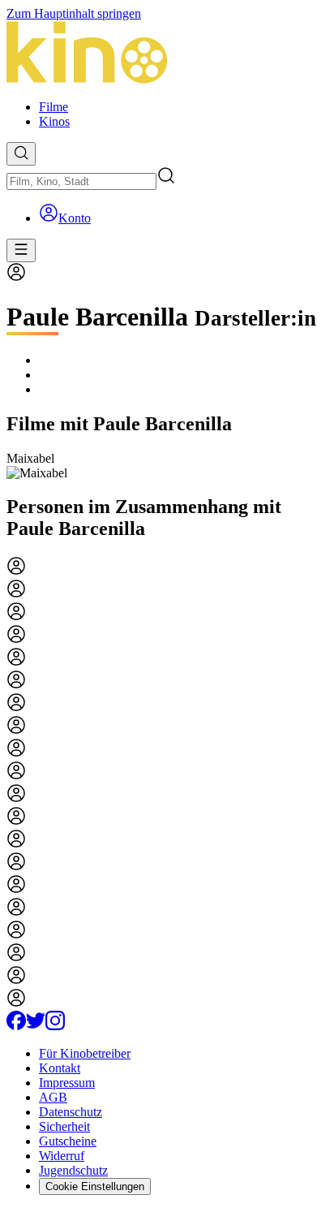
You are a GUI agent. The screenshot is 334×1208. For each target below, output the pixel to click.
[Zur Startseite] (167, 54)
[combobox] (81, 181)
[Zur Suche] (21, 154)
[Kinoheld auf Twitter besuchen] (35, 1026)
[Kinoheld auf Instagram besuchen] (55, 1026)
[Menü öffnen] (21, 250)
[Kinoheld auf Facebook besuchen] (16, 1026)
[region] (167, 466)
